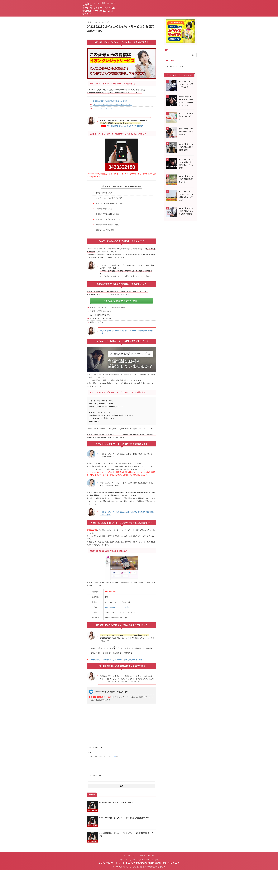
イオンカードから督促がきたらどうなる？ (186, 116)
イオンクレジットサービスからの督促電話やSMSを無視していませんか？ (99, 11)
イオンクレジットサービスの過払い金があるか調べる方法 (186, 211)
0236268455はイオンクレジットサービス (116, 802)
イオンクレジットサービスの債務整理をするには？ (186, 179)
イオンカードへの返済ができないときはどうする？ (186, 131)
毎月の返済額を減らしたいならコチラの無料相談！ (126, 126)
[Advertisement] (121, 721)
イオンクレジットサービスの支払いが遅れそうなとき (186, 84)
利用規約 (142, 856)
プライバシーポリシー (130, 856)
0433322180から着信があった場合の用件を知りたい (112, 105)
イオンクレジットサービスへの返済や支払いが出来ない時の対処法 (139, 860)
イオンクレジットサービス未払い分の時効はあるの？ (186, 147)
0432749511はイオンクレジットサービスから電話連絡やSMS (124, 818)
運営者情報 (151, 856)
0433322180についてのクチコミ (105, 108)
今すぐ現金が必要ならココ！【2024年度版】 (120, 301)
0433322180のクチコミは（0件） (117, 607)
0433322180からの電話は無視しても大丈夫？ (110, 101)
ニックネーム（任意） (95, 775)
